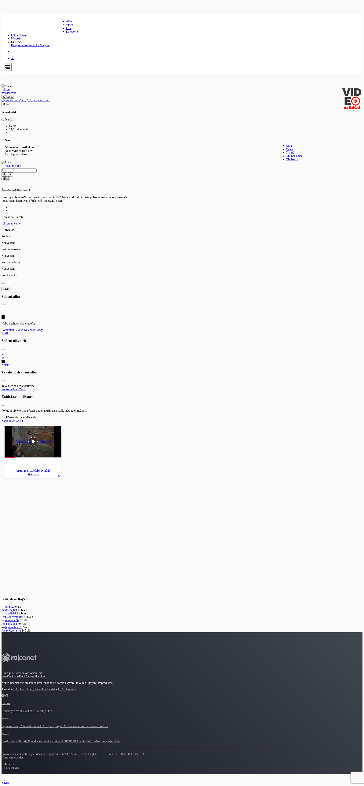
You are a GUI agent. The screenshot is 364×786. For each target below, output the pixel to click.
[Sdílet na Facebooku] (3, 310)
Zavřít (6, 288)
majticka (14, 610)
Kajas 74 (34, 474)
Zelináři (30, 711)
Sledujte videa (13, 165)
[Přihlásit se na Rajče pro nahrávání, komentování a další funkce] (12, 58)
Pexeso (19, 330)
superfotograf (15, 616)
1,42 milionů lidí (67, 689)
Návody (23, 741)
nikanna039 (12, 620)
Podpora (5, 734)
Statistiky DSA (44, 711)
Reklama (6, 718)
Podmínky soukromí (51, 741)
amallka (12, 623)
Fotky (39, 330)
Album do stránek (31, 726)
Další (6, 104)
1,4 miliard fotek (23, 689)
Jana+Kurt (8, 630)
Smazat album (10, 389)
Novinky (19, 711)
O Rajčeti (6, 703)
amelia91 (10, 613)
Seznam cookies (98, 726)
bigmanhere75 (13, 627)
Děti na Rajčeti (82, 741)
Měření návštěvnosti (76, 726)
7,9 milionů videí (45, 689)
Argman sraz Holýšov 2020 (33, 470)
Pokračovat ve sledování (33, 441)
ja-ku (18, 630)
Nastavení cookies (12, 757)
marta (5, 610)
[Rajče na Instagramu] (6, 695)
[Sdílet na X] (3, 313)
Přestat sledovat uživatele (21, 417)
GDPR (68, 741)
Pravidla (33, 741)
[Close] (3, 283)
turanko (9, 606)
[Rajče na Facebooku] (3, 695)
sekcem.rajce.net (11, 223)
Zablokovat (9, 420)
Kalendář (30, 330)
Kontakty (7, 711)
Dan (4, 616)
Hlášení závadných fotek (106, 741)
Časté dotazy (10, 741)
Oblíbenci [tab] (292, 159)
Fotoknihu (8, 330)
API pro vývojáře (53, 726)
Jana (5, 623)
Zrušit (5, 333)
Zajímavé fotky (11, 726)
